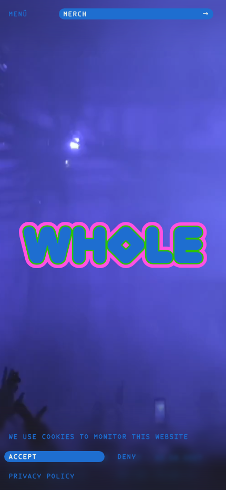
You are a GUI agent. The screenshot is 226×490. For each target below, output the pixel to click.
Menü (17, 15)
